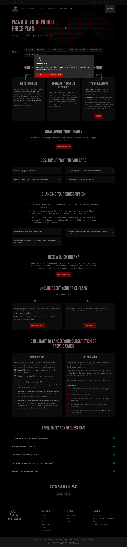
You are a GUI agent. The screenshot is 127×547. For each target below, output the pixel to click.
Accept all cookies (56, 75)
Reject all (42, 75)
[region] (64, 66)
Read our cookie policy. (55, 69)
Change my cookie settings (84, 74)
